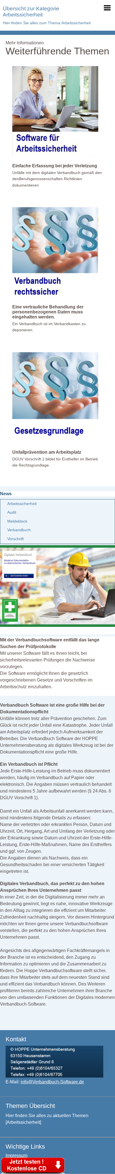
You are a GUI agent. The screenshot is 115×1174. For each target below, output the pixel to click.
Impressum (16, 1155)
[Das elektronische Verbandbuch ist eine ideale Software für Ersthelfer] (57, 625)
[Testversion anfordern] (33, 1165)
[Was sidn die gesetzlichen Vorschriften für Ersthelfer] (55, 440)
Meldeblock (17, 521)
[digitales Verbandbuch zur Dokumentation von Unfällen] (55, 154)
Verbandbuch (19, 530)
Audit (11, 512)
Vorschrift (15, 539)
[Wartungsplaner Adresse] (54, 1076)
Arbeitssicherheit (22, 503)
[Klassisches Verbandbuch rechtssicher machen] (55, 295)
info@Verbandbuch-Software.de (52, 1081)
